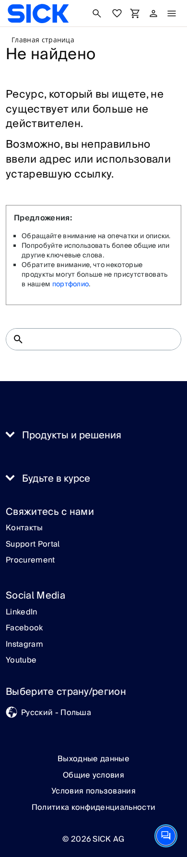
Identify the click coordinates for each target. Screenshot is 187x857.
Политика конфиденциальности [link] (94, 807)
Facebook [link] (24, 628)
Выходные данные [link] (93, 759)
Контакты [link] (24, 528)
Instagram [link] (24, 645)
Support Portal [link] (32, 544)
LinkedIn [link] (21, 612)
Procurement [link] (30, 560)
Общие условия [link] (93, 775)
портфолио (70, 284)
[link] (38, 13)
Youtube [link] (21, 660)
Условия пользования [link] (93, 791)
